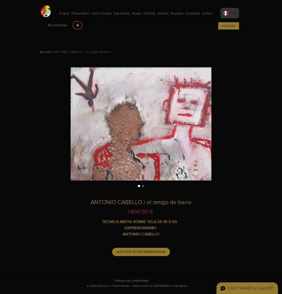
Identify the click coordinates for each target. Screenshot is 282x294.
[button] (77, 25)
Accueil (45, 52)
